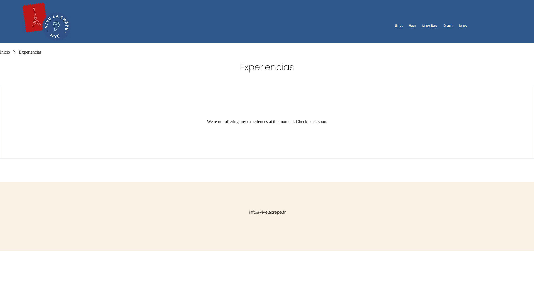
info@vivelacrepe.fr (267, 212)
